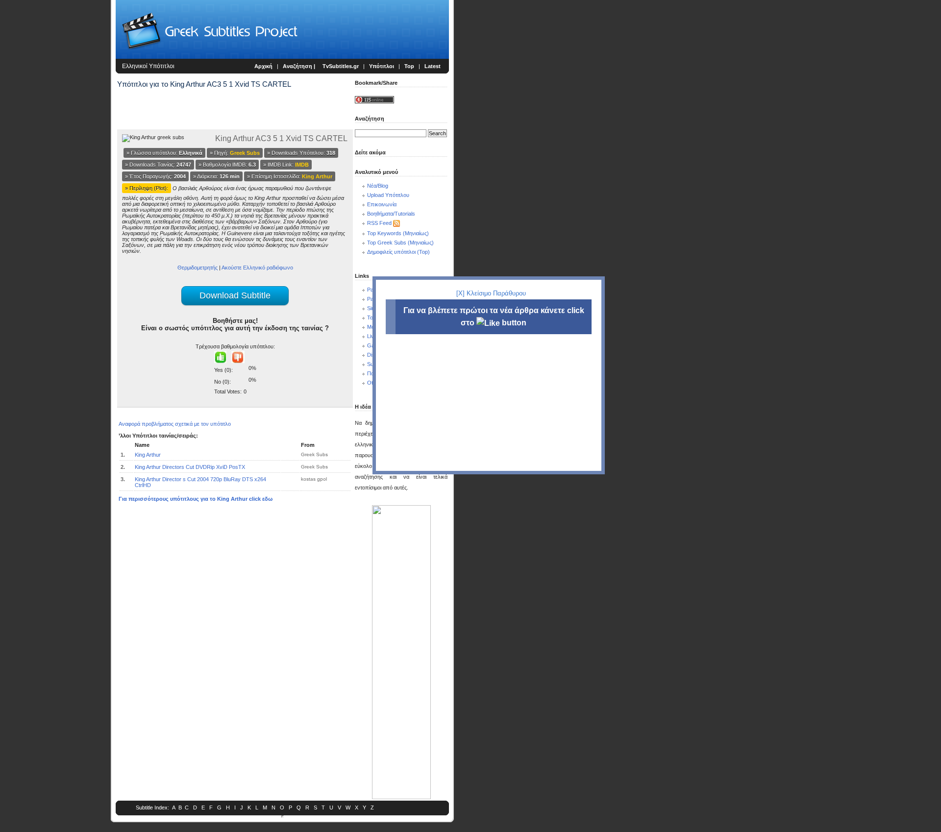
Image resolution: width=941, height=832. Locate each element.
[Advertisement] (57, 162)
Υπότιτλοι (381, 66)
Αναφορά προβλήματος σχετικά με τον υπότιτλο (175, 424)
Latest (432, 66)
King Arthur (148, 455)
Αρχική (263, 66)
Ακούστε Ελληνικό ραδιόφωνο (257, 267)
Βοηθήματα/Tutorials (391, 214)
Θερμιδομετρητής (197, 267)
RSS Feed (379, 223)
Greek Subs (314, 454)
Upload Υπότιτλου (388, 195)
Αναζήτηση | (300, 66)
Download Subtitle (235, 295)
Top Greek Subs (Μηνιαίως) (400, 242)
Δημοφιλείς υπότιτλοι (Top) (398, 252)
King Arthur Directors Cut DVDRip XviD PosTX (190, 467)
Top (409, 66)
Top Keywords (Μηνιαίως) (398, 233)
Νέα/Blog (377, 186)
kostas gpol (314, 479)
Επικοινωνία (381, 204)
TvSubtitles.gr (340, 66)
